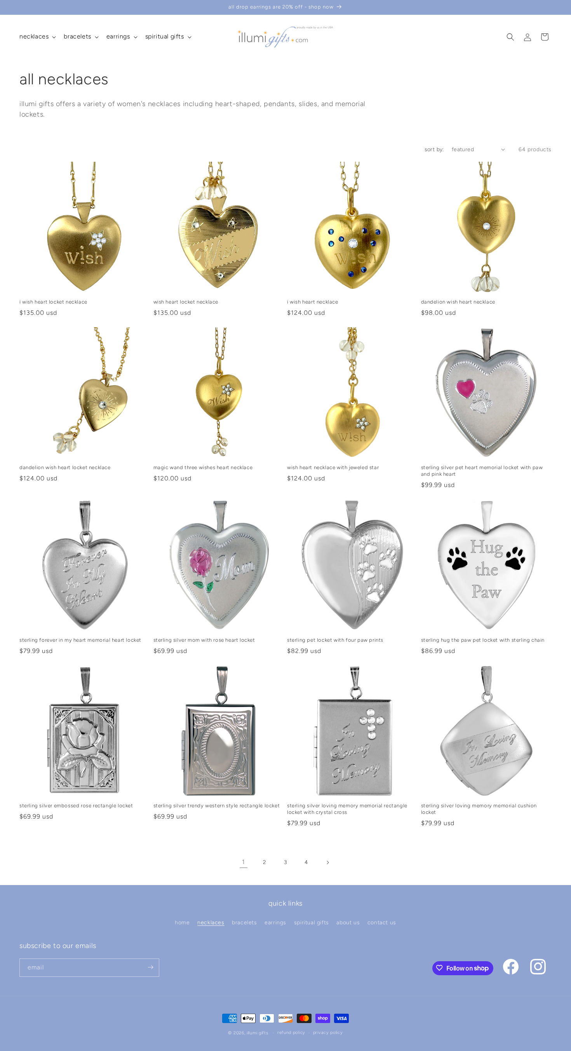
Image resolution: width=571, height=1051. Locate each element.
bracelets (244, 923)
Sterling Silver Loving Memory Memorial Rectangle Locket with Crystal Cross (347, 809)
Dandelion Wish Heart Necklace (458, 302)
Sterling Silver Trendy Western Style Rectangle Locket (216, 805)
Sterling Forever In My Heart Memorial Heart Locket (80, 640)
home (182, 923)
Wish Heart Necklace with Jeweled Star (333, 467)
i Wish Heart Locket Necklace (53, 302)
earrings (275, 923)
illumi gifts (257, 1032)
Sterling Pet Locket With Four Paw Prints (335, 640)
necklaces (210, 923)
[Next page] (327, 862)
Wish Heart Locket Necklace (186, 302)
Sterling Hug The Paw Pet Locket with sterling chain (483, 640)
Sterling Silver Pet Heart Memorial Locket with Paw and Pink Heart (482, 470)
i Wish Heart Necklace (312, 302)
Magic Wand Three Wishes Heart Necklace (203, 467)
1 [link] (243, 862)
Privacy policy (328, 1032)
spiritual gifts (311, 923)
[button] (37, 36)
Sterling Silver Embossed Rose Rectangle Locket (76, 805)
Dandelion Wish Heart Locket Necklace (65, 467)
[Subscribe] (150, 967)
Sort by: (434, 149)
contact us (381, 923)
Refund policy (291, 1032)
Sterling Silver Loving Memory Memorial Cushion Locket (479, 809)
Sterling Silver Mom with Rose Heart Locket (204, 640)
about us (348, 923)
